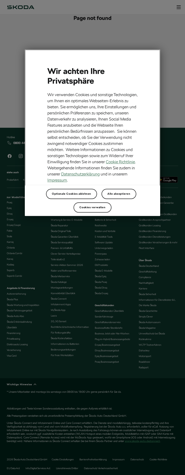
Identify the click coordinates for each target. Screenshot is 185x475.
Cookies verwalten (92, 207)
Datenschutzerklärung (80, 174)
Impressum (57, 180)
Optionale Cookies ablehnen (71, 193)
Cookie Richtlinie (120, 161)
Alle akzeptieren (118, 193)
